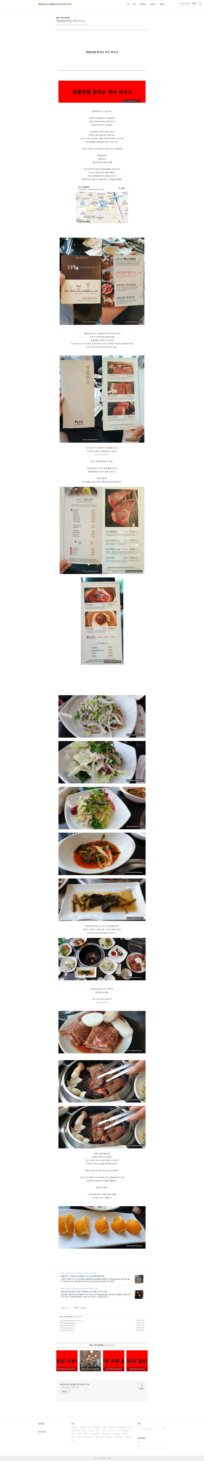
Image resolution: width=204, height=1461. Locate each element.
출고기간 (111, 1430)
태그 (134, 4)
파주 (86, 1434)
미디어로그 (143, 4)
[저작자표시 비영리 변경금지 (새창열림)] (83, 1308)
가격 (73, 1437)
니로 (73, 1434)
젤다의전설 (119, 1437)
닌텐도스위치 (76, 1430)
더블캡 (92, 1430)
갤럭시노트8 (99, 1437)
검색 (164, 1429)
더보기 (73, 1440)
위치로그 (153, 4)
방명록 (162, 4)
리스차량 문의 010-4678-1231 (69, 1387)
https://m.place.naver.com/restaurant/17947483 (77, 1288)
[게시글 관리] (69, 1307)
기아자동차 (129, 1437)
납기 (90, 1427)
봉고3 (84, 1430)
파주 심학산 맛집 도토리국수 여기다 (70, 1320)
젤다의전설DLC (95, 1434)
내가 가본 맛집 (68, 1316)
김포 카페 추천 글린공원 (66, 1325)
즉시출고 (83, 1427)
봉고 (131, 1427)
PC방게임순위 (122, 1427)
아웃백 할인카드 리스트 (66, 1328)
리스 (105, 1427)
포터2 (104, 1430)
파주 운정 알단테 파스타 (66, 1330)
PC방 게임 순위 (88, 1437)
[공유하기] (66, 1307)
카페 (98, 1430)
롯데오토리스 (107, 1434)
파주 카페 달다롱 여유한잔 (67, 1323)
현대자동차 (117, 1434)
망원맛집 (74, 1427)
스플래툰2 (126, 1430)
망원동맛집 (98, 1427)
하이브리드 (110, 1437)
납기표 (80, 1434)
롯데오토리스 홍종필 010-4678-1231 (55, 4)
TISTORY (102, 1458)
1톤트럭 (126, 1434)
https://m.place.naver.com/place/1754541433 (77, 1273)
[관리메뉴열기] (200, 3)
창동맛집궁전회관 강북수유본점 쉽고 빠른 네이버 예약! (84, 1291)
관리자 (109, 1458)
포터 (118, 1430)
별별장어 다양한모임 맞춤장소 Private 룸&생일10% (83, 1276)
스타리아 (112, 1427)
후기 (79, 1437)
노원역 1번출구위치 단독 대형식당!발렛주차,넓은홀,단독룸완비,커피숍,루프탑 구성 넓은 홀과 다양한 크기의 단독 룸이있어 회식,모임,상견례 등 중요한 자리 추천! (95, 1280)
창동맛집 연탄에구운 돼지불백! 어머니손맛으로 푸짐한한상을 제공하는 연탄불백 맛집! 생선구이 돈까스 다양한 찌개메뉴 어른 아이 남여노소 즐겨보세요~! (95, 1295)
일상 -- (61, 1316)
